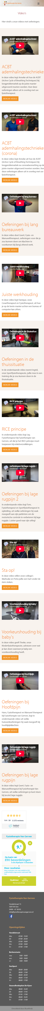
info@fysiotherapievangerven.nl (21, 912)
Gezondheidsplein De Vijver (20, 985)
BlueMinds (29, 1008)
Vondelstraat (14, 932)
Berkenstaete (14, 952)
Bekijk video (10, 98)
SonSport (13, 966)
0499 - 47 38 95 (15, 909)
